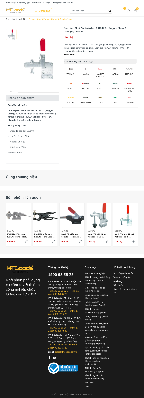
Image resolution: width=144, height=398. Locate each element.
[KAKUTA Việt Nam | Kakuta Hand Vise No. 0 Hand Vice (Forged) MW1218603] (45, 215)
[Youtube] (54, 357)
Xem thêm (69, 54)
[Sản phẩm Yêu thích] (122, 11)
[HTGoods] (15, 11)
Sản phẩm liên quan (23, 197)
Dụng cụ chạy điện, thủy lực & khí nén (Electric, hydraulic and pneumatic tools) (96, 328)
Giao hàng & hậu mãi (123, 273)
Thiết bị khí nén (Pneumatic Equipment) (96, 311)
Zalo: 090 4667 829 (57, 331)
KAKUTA (10, 231)
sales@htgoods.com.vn (62, 2)
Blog (87, 386)
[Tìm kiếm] (109, 10)
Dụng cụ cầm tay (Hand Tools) (96, 318)
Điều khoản (118, 285)
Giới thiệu (89, 382)
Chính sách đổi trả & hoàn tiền (125, 291)
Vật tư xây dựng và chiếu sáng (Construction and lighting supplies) (97, 350)
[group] (38, 58)
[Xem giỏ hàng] (135, 10)
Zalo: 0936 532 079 (57, 314)
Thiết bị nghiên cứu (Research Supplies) (94, 377)
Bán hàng (117, 281)
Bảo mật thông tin (121, 277)
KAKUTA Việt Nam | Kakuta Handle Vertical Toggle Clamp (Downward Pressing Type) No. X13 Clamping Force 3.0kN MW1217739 (125, 235)
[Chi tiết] (26, 241)
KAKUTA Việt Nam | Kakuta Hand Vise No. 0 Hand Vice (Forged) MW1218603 (45, 235)
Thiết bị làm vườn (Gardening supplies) (95, 370)
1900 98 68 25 (37, 2)
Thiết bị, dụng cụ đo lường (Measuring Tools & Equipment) (97, 280)
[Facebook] (49, 357)
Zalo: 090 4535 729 (57, 347)
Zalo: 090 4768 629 (57, 294)
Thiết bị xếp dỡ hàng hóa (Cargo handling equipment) (97, 361)
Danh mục (44, 10)
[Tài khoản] (128, 11)
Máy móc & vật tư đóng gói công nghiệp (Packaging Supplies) (96, 340)
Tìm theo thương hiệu (95, 273)
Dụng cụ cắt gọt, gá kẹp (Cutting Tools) (96, 296)
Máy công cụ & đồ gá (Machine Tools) (95, 289)
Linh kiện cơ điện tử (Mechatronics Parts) (95, 304)
